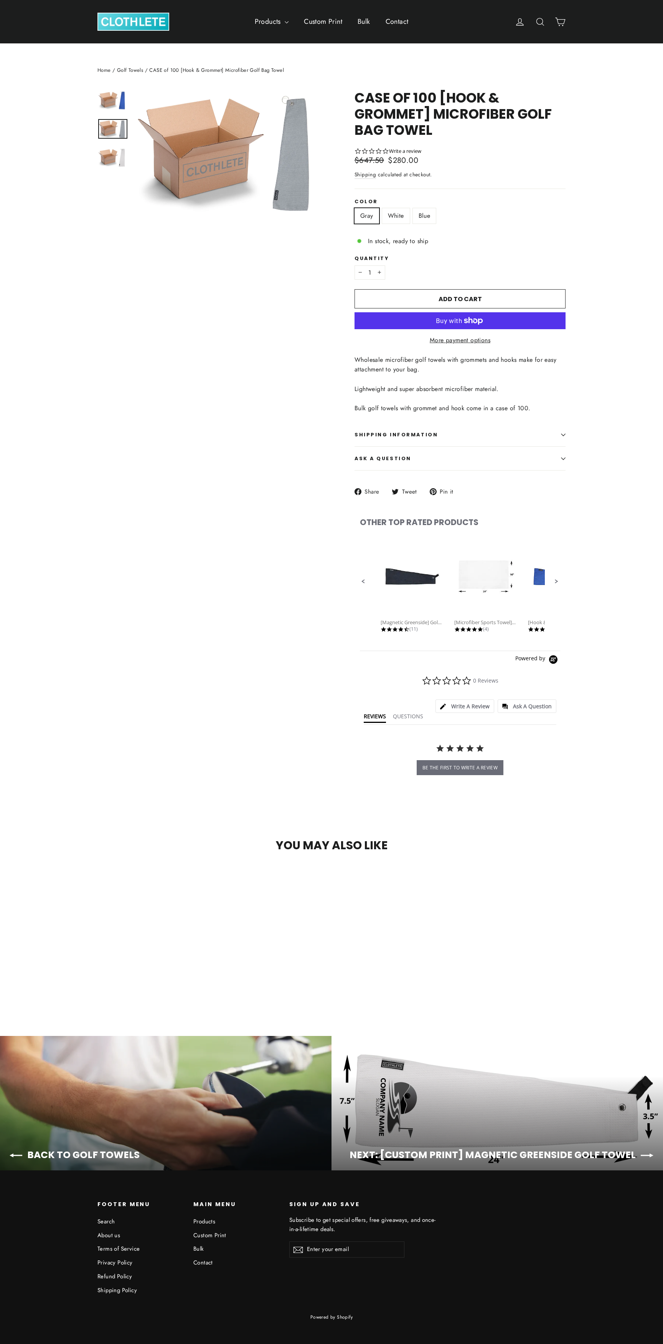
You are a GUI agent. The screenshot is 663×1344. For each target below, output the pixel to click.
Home (104, 70)
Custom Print (323, 22)
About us (108, 1235)
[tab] (464, 706)
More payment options (460, 340)
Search (106, 1221)
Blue (424, 215)
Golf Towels (130, 70)
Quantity (372, 258)
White (396, 215)
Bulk (364, 22)
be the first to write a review (460, 767)
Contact (397, 22)
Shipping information (396, 434)
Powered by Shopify (331, 1317)
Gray (366, 215)
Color (366, 201)
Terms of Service (118, 1249)
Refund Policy (114, 1276)
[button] (363, 581)
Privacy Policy (115, 1262)
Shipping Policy (117, 1290)
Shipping (365, 174)
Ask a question (383, 458)
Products (269, 22)
